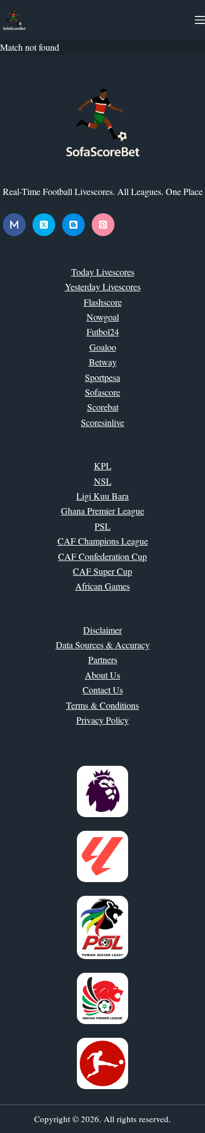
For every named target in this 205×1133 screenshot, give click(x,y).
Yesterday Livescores (103, 287)
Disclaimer (102, 630)
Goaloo (102, 347)
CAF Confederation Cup (102, 556)
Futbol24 (103, 332)
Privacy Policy (102, 720)
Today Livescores (102, 272)
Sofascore (102, 392)
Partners (102, 659)
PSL (102, 526)
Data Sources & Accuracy (103, 645)
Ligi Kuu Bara (102, 496)
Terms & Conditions (102, 705)
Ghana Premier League (102, 511)
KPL (103, 466)
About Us (102, 675)
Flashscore (103, 302)
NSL (103, 481)
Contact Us (103, 690)
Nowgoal (103, 317)
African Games (102, 586)
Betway (103, 362)
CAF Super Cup (102, 571)
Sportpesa (102, 377)
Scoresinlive (102, 422)
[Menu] (200, 20)
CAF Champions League (103, 541)
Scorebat (102, 407)
